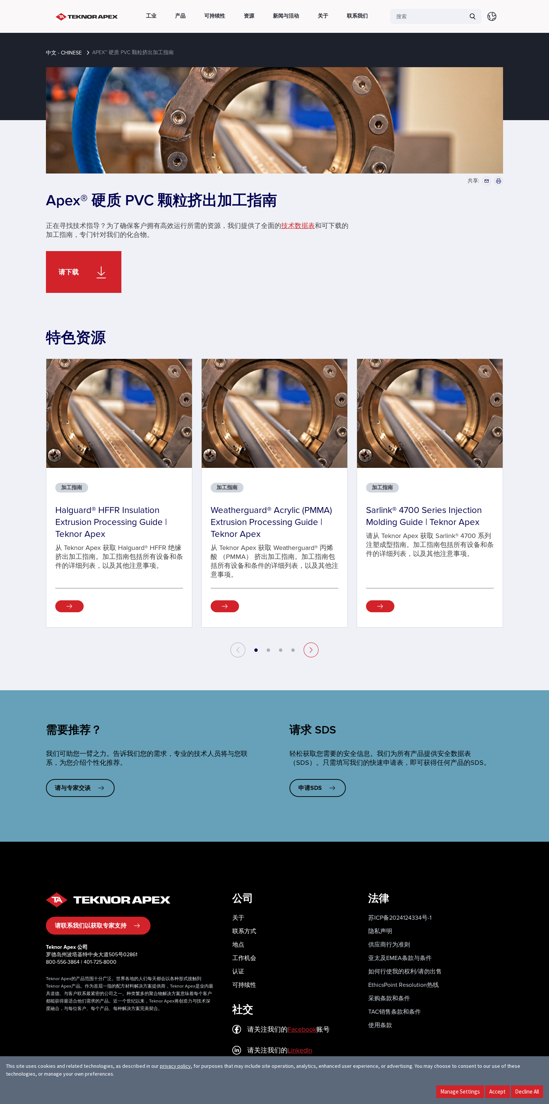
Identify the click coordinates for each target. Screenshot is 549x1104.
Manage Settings (460, 1091)
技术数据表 (298, 226)
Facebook (302, 1029)
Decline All (527, 1091)
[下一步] (311, 649)
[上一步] (237, 649)
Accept (497, 1091)
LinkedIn (300, 1050)
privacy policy (175, 1066)
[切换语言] (491, 16)
